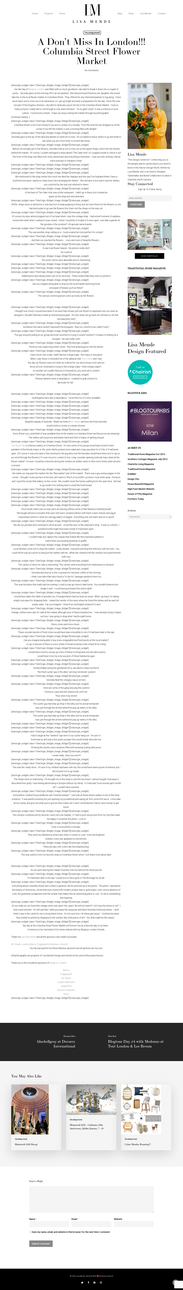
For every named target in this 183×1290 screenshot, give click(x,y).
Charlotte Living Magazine (141, 464)
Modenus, (54, 944)
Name (33, 1219)
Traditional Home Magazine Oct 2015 (146, 454)
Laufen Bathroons (66, 982)
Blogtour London (36, 89)
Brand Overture (107, 1276)
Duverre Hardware (66, 990)
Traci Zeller (86, 358)
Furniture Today (136, 499)
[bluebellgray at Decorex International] (46, 1042)
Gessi (66, 994)
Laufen (25, 944)
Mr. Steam (76, 421)
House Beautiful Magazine (141, 484)
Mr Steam (66, 978)
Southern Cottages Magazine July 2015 (147, 459)
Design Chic (133, 479)
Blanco (32, 944)
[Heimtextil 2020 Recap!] (36, 1117)
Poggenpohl (43, 944)
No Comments (92, 70)
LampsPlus (66, 986)
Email (75, 1219)
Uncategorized (92, 32)
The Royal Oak (18, 445)
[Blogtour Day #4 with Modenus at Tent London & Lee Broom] (137, 1042)
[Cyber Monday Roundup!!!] (146, 1117)
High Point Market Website (141, 489)
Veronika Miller (29, 937)
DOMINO (132, 474)
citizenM (63, 944)
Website (118, 1219)
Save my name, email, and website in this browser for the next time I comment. (71, 1232)
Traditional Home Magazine (141, 469)
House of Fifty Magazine (140, 494)
